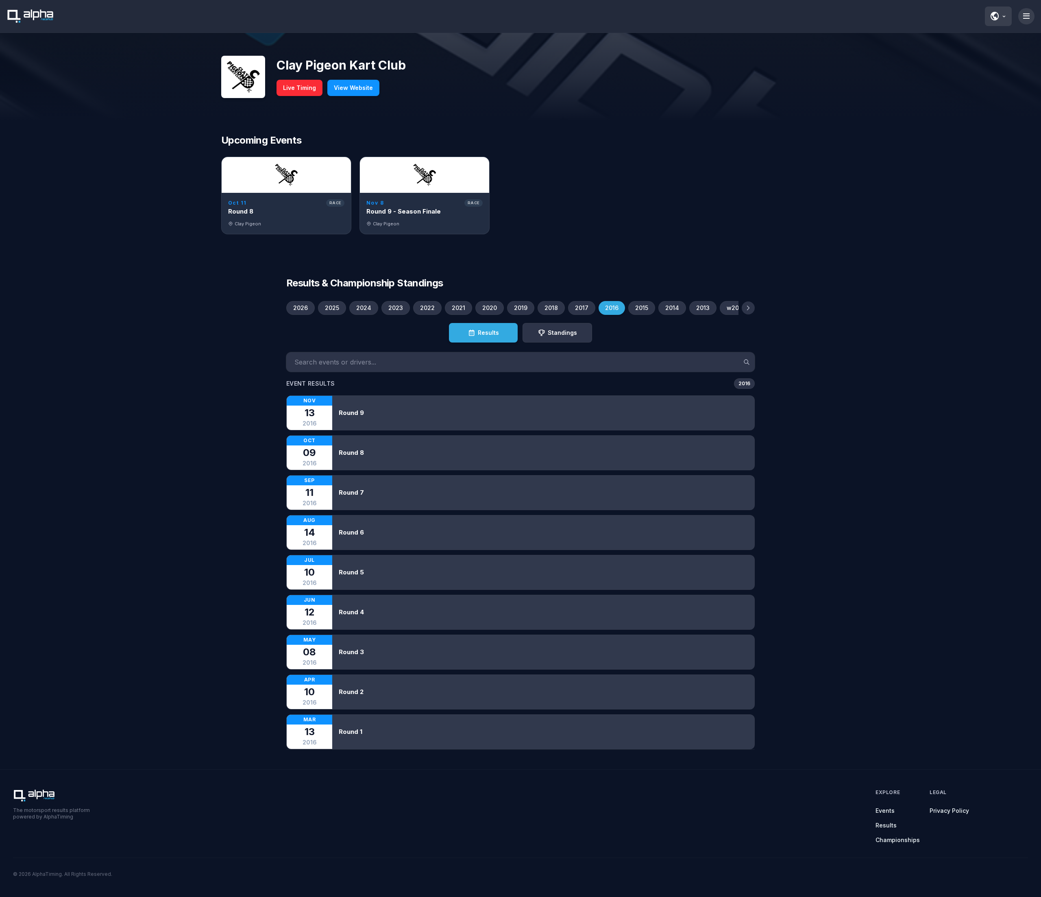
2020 (489, 307)
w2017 (736, 307)
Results (886, 825)
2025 (332, 307)
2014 (672, 307)
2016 (612, 307)
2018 (551, 307)
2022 (427, 307)
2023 (395, 307)
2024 (363, 307)
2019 (520, 307)
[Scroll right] (748, 307)
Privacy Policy (949, 810)
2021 (458, 307)
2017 (581, 307)
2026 (300, 307)
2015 (641, 307)
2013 (703, 307)
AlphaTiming (47, 874)
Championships (897, 839)
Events (885, 810)
